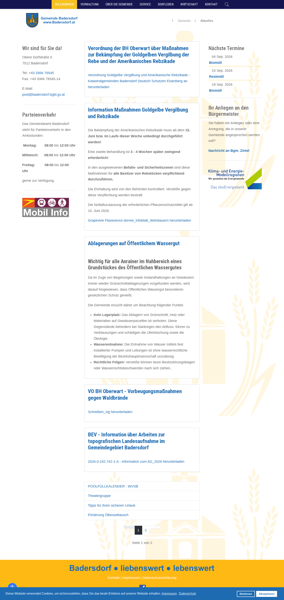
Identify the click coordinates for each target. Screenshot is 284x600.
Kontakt (114, 578)
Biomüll (215, 63)
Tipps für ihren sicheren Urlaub (111, 505)
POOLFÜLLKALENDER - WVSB (113, 486)
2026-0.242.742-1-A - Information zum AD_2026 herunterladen (136, 461)
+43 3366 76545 (41, 73)
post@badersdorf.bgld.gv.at (43, 94)
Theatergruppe (99, 496)
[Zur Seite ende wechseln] (157, 527)
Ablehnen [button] (245, 593)
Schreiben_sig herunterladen (110, 412)
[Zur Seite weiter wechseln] (152, 527)
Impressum (131, 578)
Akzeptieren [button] (267, 593)
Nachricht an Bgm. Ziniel (228, 151)
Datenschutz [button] (187, 593)
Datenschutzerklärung (159, 578)
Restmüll (216, 77)
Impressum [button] (169, 593)
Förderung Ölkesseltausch (108, 515)
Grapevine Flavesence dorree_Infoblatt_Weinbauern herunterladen (139, 220)
